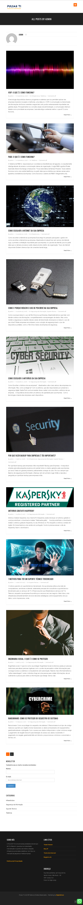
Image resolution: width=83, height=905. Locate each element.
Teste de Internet (50, 853)
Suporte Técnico (51, 311)
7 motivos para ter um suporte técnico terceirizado (30, 578)
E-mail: (8, 777)
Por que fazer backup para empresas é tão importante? (32, 455)
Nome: (8, 768)
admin (21, 34)
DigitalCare (60, 895)
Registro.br (48, 857)
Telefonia (43, 96)
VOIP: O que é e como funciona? (21, 92)
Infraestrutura (36, 96)
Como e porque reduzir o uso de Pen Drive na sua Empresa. (33, 307)
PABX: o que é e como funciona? (21, 156)
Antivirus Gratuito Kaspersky (21, 510)
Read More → (68, 115)
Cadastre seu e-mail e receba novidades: (21, 765)
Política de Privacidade (14, 861)
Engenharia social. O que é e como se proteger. (28, 658)
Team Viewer (48, 844)
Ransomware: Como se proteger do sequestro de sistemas (33, 718)
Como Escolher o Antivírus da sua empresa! (27, 378)
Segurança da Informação (38, 311)
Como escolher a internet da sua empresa (26, 230)
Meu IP (46, 849)
